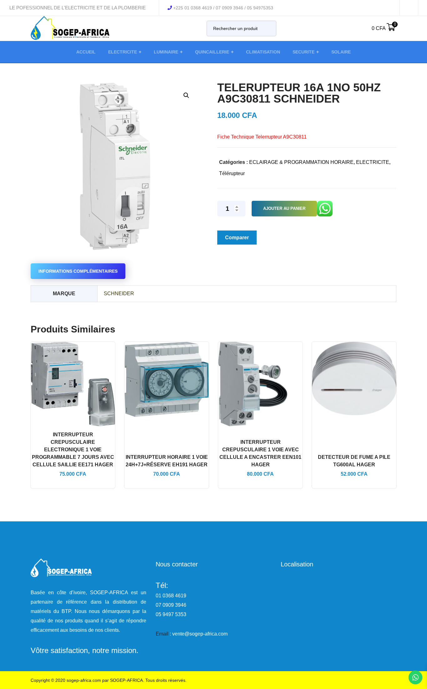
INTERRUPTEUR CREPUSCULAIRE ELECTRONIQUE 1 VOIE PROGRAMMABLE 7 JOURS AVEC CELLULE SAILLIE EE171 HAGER (73, 449)
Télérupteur (232, 173)
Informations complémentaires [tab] (78, 271)
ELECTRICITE (372, 162)
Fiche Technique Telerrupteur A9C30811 (262, 136)
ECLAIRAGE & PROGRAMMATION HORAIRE (301, 162)
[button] (186, 95)
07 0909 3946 (171, 605)
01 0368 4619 (171, 595)
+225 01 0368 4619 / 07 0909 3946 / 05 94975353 (223, 7)
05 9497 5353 (171, 614)
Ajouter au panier (284, 208)
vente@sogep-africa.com (200, 633)
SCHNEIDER (119, 293)
